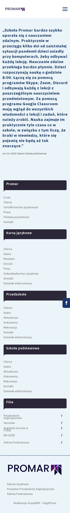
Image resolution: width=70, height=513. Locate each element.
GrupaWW (34, 503)
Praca (7, 212)
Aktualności (11, 318)
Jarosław (9, 423)
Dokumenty (11, 322)
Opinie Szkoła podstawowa (32, 153)
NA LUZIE (9, 435)
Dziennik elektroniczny (18, 283)
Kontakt (9, 222)
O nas (7, 197)
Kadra (7, 313)
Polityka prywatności (16, 217)
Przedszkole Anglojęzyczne (13, 417)
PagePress (49, 503)
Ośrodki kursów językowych (21, 207)
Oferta (8, 202)
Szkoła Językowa (18, 484)
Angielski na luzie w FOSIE (16, 429)
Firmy (7, 269)
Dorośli (8, 264)
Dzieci (7, 254)
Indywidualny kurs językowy (21, 273)
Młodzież (9, 259)
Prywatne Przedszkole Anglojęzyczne (30, 489)
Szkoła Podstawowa (16, 442)
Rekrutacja (10, 327)
